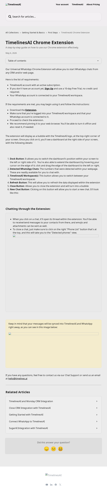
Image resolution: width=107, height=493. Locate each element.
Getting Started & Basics (33, 32)
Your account (62, 4)
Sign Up (49, 88)
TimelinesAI (77, 4)
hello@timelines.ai (17, 378)
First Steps (53, 32)
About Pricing (93, 4)
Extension (30, 110)
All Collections (12, 32)
